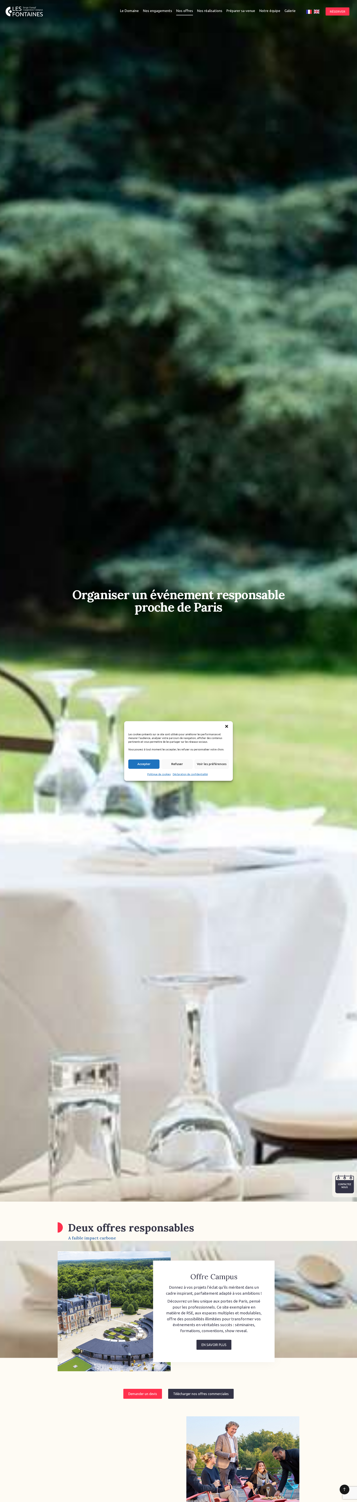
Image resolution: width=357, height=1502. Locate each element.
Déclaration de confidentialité (190, 774)
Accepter (143, 764)
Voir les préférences (211, 764)
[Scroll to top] (344, 1489)
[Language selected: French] (313, 11)
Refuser (177, 764)
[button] (227, 726)
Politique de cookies (159, 774)
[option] (316, 12)
